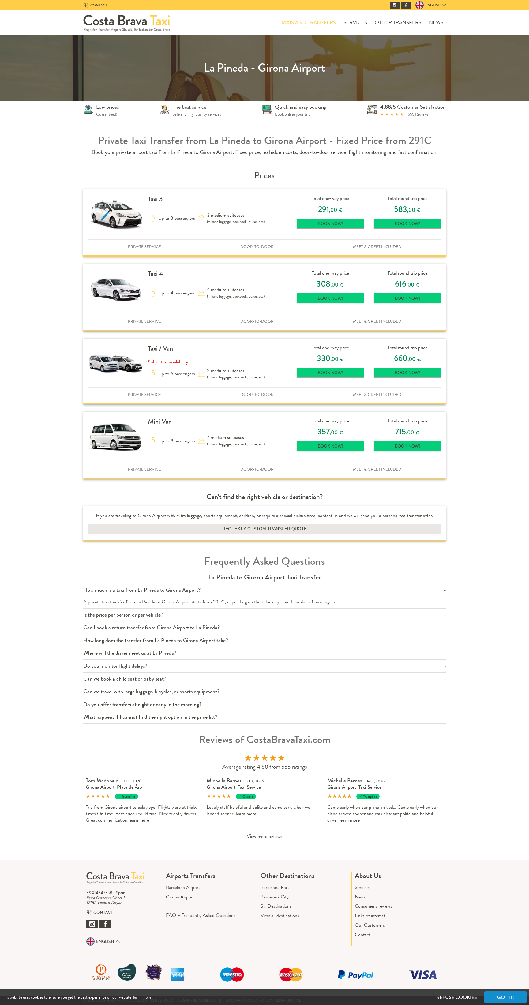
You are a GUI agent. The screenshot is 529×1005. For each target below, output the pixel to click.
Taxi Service (249, 786)
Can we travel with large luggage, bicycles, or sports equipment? (151, 691)
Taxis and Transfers (308, 22)
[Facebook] (406, 5)
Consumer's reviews (373, 905)
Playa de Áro (129, 786)
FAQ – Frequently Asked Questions (200, 915)
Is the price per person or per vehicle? (123, 615)
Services (355, 22)
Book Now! (330, 223)
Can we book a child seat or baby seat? (124, 679)
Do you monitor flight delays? (115, 666)
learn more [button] (142, 997)
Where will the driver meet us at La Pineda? (129, 653)
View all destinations (280, 915)
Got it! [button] (505, 997)
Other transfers (398, 22)
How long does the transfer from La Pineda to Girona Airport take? (155, 640)
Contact (362, 934)
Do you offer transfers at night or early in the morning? (142, 704)
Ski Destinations (276, 905)
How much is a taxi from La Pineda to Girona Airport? (142, 590)
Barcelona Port (275, 887)
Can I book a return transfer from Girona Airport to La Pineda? (151, 627)
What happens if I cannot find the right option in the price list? (150, 717)
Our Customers (370, 924)
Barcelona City (275, 896)
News (436, 22)
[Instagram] (395, 5)
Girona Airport (100, 786)
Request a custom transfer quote (264, 528)
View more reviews (264, 836)
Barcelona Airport (183, 887)
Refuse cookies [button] (456, 997)
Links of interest (370, 915)
